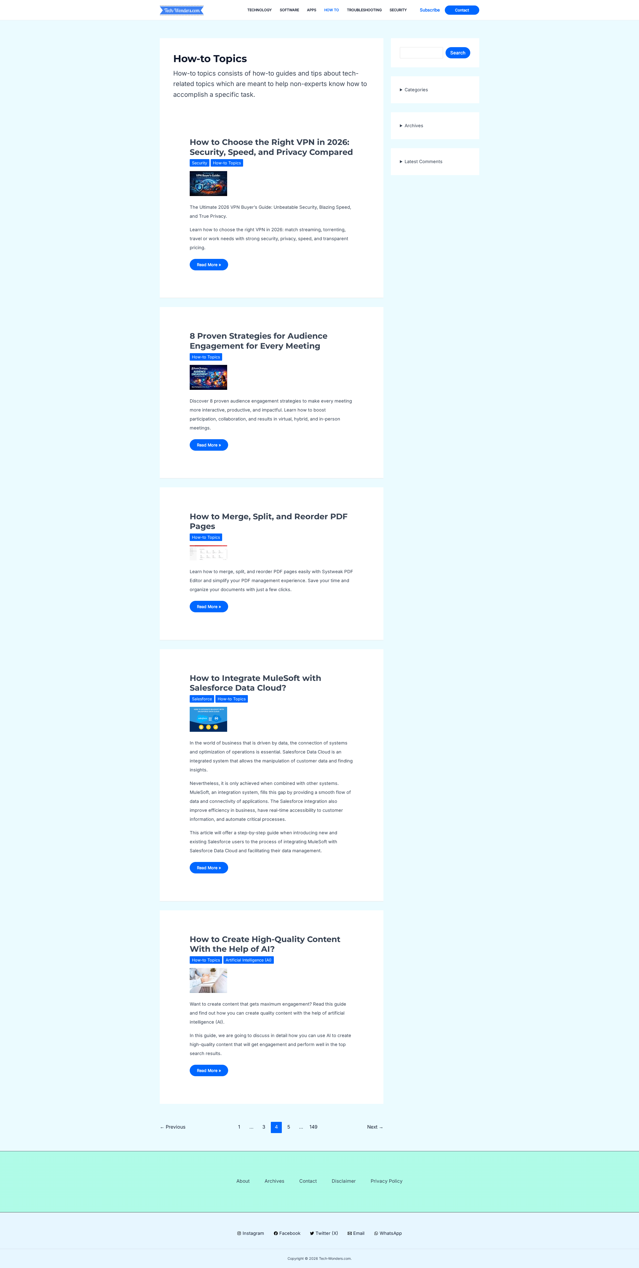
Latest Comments (424, 161)
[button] (430, 10)
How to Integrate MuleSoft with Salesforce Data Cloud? (255, 683)
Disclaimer (344, 1181)
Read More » (209, 266)
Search (458, 52)
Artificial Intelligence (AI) (249, 959)
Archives (414, 125)
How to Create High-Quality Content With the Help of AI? (265, 944)
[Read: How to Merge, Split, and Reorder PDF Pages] (208, 552)
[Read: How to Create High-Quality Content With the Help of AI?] (208, 980)
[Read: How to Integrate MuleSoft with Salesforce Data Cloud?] (208, 719)
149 (314, 1127)
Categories (416, 89)
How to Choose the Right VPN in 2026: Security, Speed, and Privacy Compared (271, 147)
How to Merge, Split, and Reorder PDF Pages (268, 521)
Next (375, 1127)
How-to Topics (227, 162)
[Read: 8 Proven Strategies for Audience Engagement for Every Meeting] (208, 377)
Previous (172, 1127)
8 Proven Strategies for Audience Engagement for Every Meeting (258, 340)
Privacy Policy (387, 1181)
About (243, 1181)
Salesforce (202, 698)
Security (199, 162)
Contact (308, 1181)
